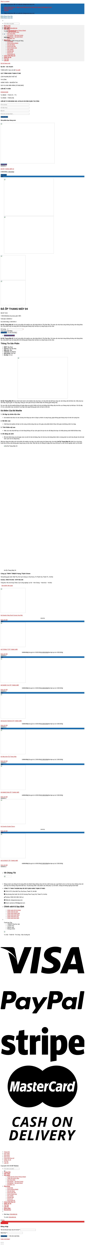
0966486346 (13, 28)
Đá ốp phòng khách (12, 43)
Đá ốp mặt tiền (11, 46)
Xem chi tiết (4, 620)
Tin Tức (6, 59)
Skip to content (5, 1)
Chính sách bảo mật (13, 916)
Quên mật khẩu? (5, 1239)
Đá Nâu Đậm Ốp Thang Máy (9, 756)
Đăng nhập (3, 1236)
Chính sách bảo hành (13, 918)
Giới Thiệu (7, 27)
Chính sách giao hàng (13, 915)
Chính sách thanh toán (13, 913)
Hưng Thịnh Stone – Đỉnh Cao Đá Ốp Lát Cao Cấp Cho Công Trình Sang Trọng (28, 7)
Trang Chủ (7, 26)
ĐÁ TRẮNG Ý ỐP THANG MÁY (9, 649)
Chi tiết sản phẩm (9, 335)
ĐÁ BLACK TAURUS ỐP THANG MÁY (11, 721)
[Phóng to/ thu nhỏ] (3, 1242)
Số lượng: (3, 329)
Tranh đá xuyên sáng (13, 32)
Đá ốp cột (10, 52)
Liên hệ (6, 10)
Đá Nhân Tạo (11, 38)
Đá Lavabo (10, 49)
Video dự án (7, 57)
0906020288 (4, 92)
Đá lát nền (10, 41)
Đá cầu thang (11, 44)
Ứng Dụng (7, 40)
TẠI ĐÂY (18, 70)
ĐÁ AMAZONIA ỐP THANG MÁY (10, 792)
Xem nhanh (4, 164)
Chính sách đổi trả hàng (14, 910)
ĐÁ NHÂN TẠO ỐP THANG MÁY (10, 685)
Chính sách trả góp (12, 912)
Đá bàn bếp (10, 51)
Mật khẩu (4, 1233)
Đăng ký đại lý (8, 9)
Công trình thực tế (9, 56)
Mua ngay (3, 174)
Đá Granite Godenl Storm (8, 826)
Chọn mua (3, 332)
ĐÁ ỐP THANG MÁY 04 (7, 169)
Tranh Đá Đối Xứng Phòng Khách (16, 30)
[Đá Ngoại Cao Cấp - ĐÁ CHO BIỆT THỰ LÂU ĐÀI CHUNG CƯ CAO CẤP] (7, 17)
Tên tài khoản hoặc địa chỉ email (10, 1230)
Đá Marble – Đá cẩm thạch (15, 37)
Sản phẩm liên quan (7, 585)
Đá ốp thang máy (12, 48)
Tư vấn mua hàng (12, 332)
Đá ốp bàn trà (11, 54)
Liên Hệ (6, 60)
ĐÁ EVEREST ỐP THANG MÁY (9, 860)
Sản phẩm (7, 29)
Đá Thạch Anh (11, 33)
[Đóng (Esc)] (1, 1242)
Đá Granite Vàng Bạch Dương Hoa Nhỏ (12, 615)
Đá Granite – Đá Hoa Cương (15, 35)
